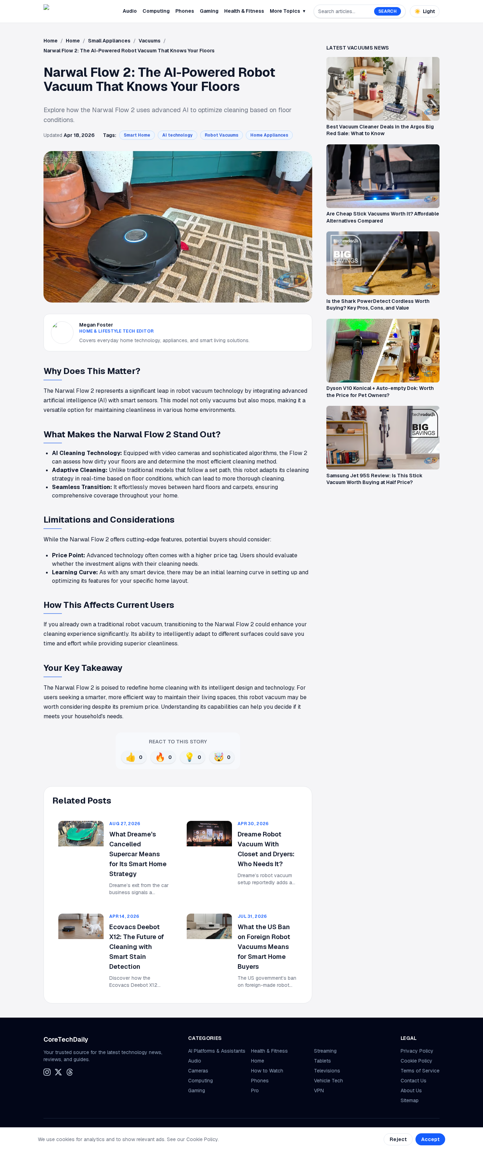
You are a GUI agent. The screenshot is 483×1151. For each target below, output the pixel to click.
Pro (255, 1090)
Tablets (322, 1061)
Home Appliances (269, 135)
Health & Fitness (244, 11)
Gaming (209, 11)
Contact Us (413, 1080)
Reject (398, 1139)
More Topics (287, 11)
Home (50, 41)
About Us (411, 1090)
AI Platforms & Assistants (216, 1051)
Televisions (327, 1070)
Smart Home (137, 135)
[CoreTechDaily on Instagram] (47, 1072)
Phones (184, 11)
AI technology (177, 135)
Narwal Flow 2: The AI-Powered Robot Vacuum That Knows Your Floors (129, 50)
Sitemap (410, 1100)
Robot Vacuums (221, 135)
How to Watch (267, 1070)
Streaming (325, 1051)
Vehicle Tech (328, 1080)
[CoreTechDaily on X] (58, 1072)
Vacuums (150, 41)
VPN (319, 1090)
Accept (430, 1139)
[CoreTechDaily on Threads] (69, 1072)
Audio (130, 11)
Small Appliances (109, 41)
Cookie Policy (416, 1061)
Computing (156, 11)
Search (387, 11)
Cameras (198, 1070)
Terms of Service (420, 1070)
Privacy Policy (417, 1051)
